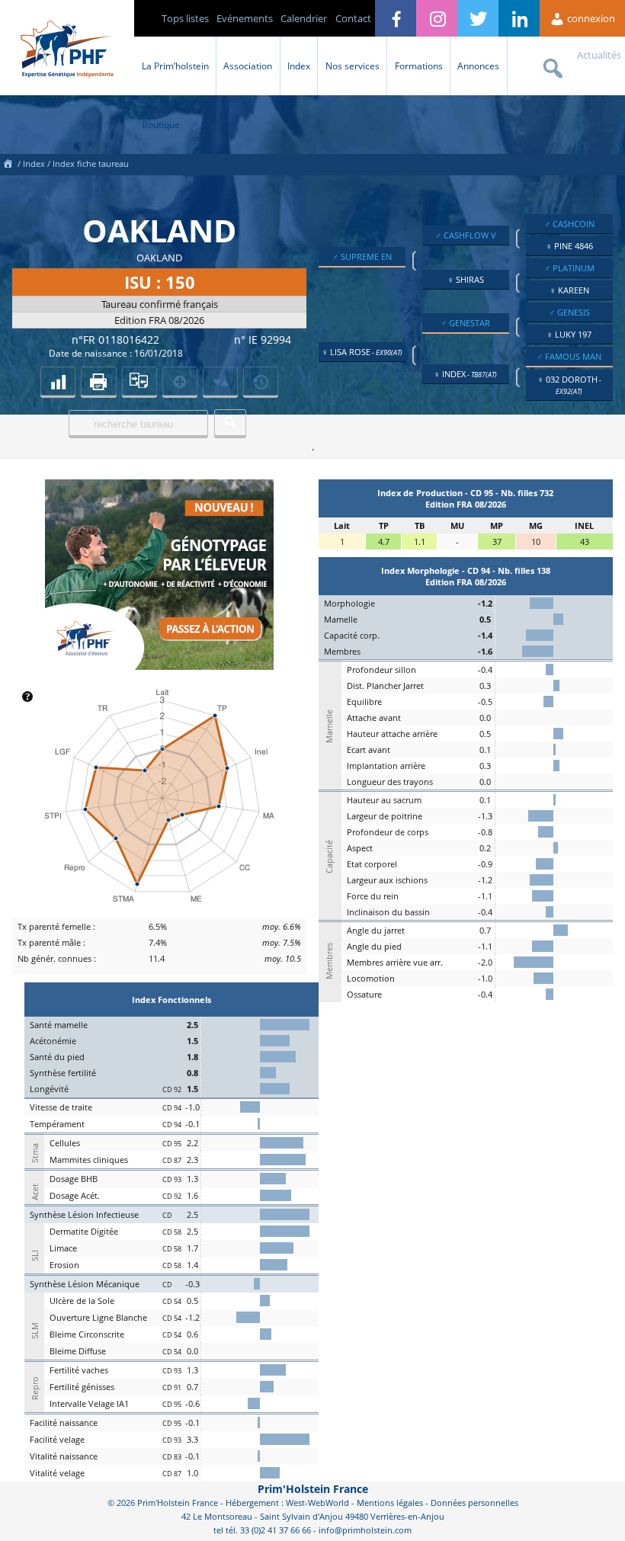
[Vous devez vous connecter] (260, 381)
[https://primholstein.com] (7, 163)
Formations (419, 65)
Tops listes (185, 18)
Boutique (161, 124)
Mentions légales (390, 1502)
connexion (590, 18)
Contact (353, 18)
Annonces (478, 65)
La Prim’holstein (175, 65)
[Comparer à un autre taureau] (139, 381)
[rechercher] (230, 422)
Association (247, 65)
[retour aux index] (57, 381)
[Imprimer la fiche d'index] (98, 381)
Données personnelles (474, 1502)
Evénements (244, 18)
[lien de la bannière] (159, 666)
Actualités (599, 55)
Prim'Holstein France (313, 1489)
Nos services (352, 65)
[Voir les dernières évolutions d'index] (220, 381)
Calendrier (303, 18)
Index (298, 65)
